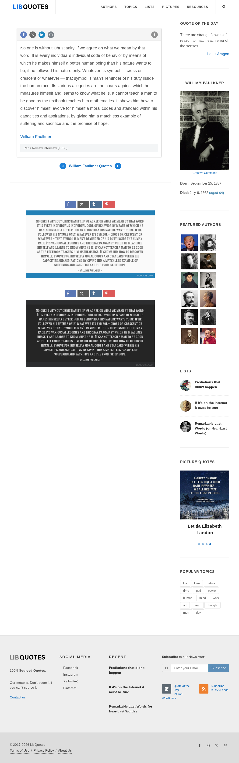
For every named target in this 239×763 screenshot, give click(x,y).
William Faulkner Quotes (90, 166)
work (216, 598)
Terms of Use (19, 750)
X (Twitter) (70, 681)
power (212, 590)
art (185, 605)
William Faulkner (35, 136)
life (185, 583)
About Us (65, 750)
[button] (224, 5)
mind (202, 598)
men (186, 612)
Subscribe (218, 668)
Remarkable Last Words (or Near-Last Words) (211, 428)
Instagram (70, 674)
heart (197, 605)
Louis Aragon (218, 54)
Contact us (18, 697)
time (186, 590)
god (198, 590)
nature (211, 583)
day (198, 612)
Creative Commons (205, 173)
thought (212, 605)
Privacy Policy (44, 750)
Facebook (70, 668)
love (197, 583)
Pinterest (69, 688)
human (187, 598)
